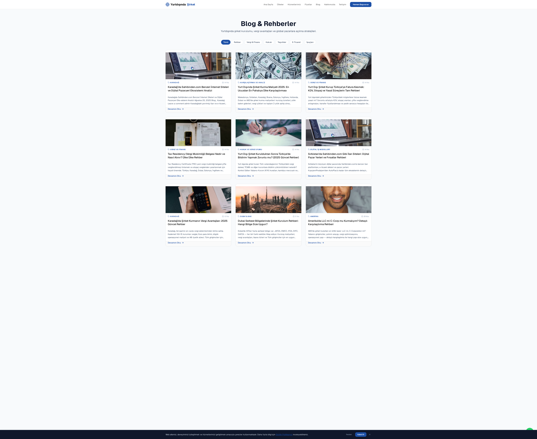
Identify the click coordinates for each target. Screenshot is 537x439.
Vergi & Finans (253, 42)
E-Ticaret (296, 42)
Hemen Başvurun (361, 4)
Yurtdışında (183, 4)
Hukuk (269, 42)
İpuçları (310, 42)
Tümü (225, 42)
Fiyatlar (308, 4)
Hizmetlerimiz (294, 4)
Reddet (349, 434)
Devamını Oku (174, 109)
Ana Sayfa (268, 4)
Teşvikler (282, 42)
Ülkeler (280, 4)
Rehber (237, 42)
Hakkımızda (329, 4)
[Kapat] (369, 434)
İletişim (342, 4)
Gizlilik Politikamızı (284, 434)
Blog (318, 4)
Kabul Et (360, 434)
